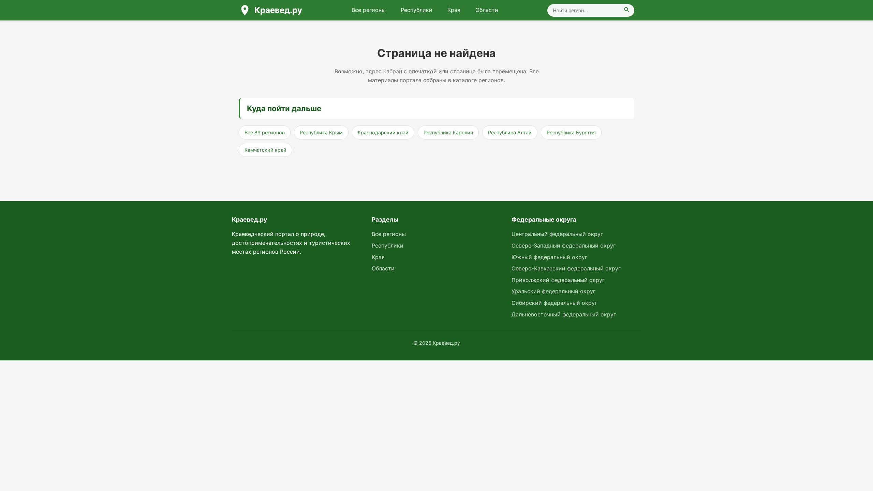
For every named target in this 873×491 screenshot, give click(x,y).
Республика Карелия (448, 132)
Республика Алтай (510, 132)
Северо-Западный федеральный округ (564, 245)
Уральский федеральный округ (553, 291)
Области (486, 9)
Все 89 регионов (265, 132)
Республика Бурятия (571, 132)
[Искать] (627, 10)
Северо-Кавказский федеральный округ (566, 268)
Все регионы (369, 9)
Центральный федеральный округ (557, 233)
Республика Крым (321, 132)
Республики (416, 9)
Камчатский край (265, 150)
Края (453, 9)
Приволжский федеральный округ (558, 280)
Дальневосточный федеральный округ (564, 314)
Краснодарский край (383, 132)
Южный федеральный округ (549, 257)
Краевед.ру (278, 10)
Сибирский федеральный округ (554, 302)
